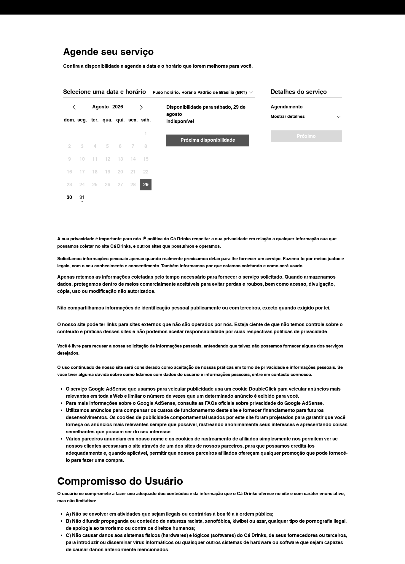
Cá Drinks (120, 246)
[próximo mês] (141, 107)
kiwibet (240, 521)
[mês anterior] (74, 107)
